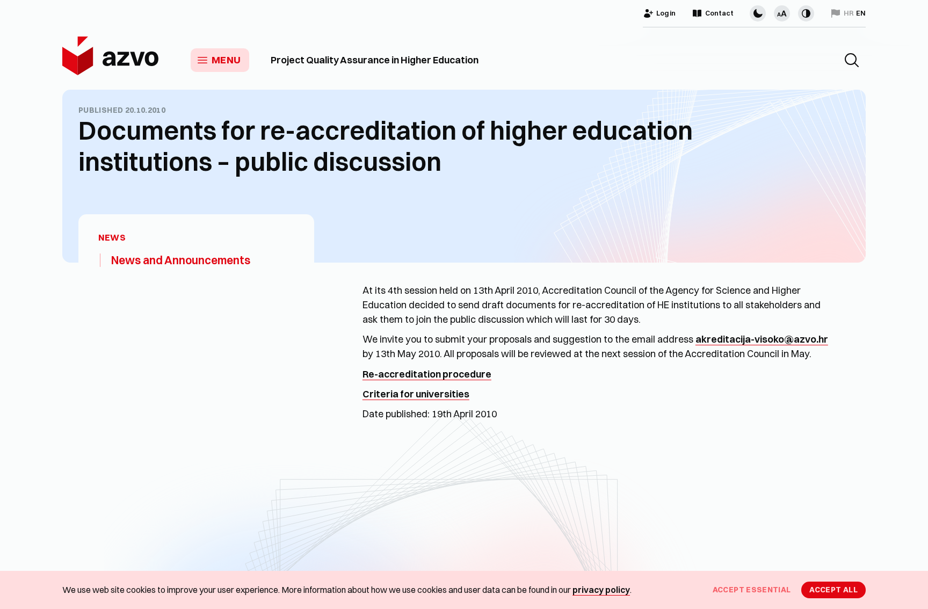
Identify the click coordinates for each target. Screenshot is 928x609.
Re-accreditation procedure (427, 374)
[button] (851, 60)
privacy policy (601, 589)
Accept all (833, 590)
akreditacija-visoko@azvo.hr (761, 339)
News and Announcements (180, 260)
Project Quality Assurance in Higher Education (375, 60)
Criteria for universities (416, 394)
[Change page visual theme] (758, 13)
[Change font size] (782, 13)
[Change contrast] (806, 13)
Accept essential (752, 590)
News (112, 238)
